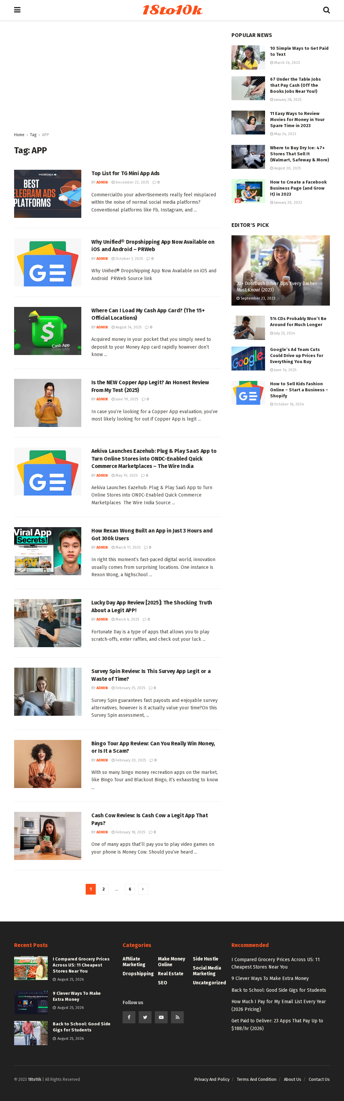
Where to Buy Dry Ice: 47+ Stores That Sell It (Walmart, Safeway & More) (299, 153)
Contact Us (319, 1079)
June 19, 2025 (126, 399)
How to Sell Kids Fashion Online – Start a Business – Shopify (299, 389)
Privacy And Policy (211, 1079)
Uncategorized (209, 983)
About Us (292, 1079)
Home (19, 134)
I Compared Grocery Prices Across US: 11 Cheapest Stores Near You (81, 965)
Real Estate (170, 974)
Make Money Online (171, 962)
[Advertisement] (117, 81)
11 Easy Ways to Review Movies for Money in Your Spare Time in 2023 (297, 119)
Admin (102, 182)
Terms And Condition (256, 1079)
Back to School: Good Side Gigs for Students (278, 990)
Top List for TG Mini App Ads (125, 173)
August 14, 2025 (128, 327)
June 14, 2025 (284, 370)
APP (45, 134)
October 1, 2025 (129, 259)
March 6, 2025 (127, 619)
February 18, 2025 (130, 832)
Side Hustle (205, 959)
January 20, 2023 (287, 202)
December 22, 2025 (132, 182)
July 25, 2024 (284, 333)
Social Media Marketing (207, 971)
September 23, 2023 (257, 298)
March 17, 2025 (127, 547)
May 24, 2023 (284, 134)
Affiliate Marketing (134, 962)
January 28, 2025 (287, 99)
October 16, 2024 (288, 404)
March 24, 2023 (286, 63)
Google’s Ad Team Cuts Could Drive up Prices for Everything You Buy (296, 355)
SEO (162, 983)
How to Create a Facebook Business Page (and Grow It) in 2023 (298, 188)
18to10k (171, 10)
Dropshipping (138, 974)
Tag (33, 134)
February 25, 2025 (130, 688)
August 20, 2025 (287, 168)
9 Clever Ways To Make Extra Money (270, 978)
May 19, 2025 (126, 475)
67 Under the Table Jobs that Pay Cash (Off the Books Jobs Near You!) (295, 85)
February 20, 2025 (130, 760)
